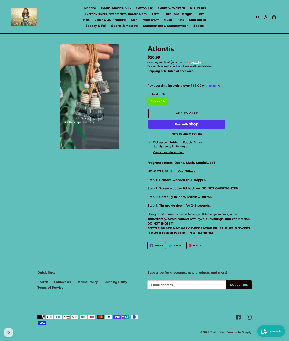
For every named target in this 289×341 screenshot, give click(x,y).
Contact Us (62, 282)
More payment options (187, 133)
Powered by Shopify (239, 332)
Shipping (153, 71)
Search (42, 282)
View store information (168, 152)
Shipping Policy (115, 282)
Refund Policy (87, 282)
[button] (175, 62)
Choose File (158, 101)
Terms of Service (50, 287)
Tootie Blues (218, 332)
